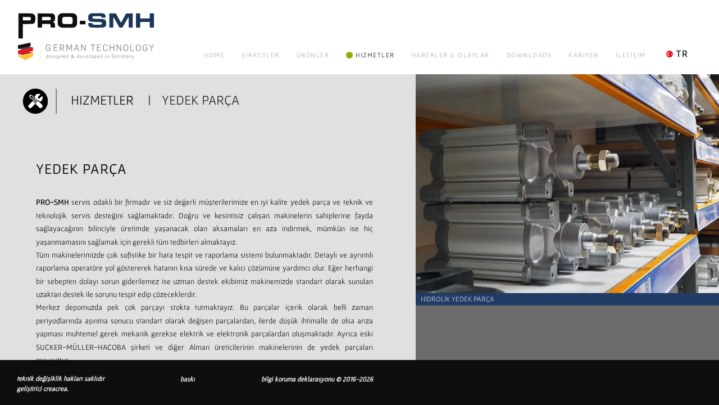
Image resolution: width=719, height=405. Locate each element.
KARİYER (583, 54)
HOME (214, 54)
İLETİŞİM (631, 54)
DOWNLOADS (529, 54)
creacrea (55, 388)
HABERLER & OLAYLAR (451, 54)
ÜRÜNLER (313, 54)
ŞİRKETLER (261, 54)
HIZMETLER (375, 54)
